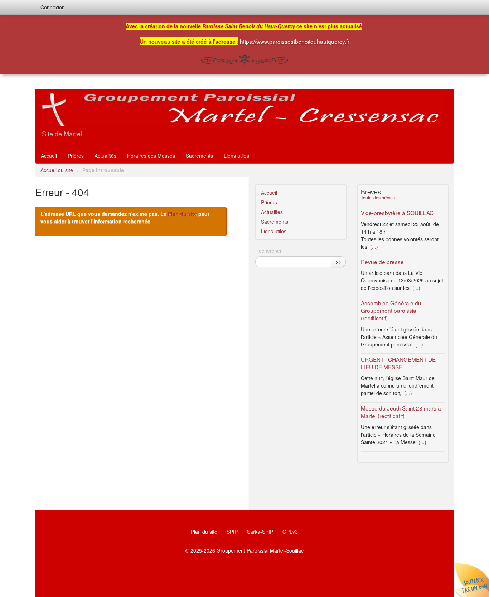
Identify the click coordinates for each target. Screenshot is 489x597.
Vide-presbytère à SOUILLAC (397, 213)
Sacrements (199, 155)
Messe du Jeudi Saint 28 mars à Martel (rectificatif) (401, 411)
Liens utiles (236, 155)
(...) (373, 246)
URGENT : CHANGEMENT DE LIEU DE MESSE (398, 363)
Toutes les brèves (378, 197)
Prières (76, 155)
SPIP (232, 531)
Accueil (49, 155)
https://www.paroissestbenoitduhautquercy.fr (294, 41)
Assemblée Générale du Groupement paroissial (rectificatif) (391, 310)
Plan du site (182, 213)
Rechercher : (270, 250)
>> (338, 261)
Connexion (52, 7)
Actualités (105, 155)
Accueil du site (56, 170)
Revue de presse (382, 262)
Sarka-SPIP (260, 531)
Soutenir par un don (471, 579)
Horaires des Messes (151, 155)
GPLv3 (290, 531)
